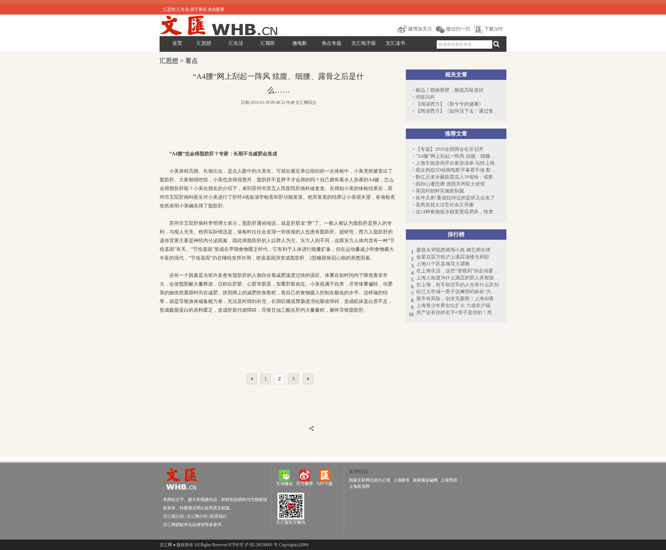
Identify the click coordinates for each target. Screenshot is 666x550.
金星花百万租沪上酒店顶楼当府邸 (452, 257)
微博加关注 (419, 29)
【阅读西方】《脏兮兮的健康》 (450, 104)
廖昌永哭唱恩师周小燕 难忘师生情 (453, 250)
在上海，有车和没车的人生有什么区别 (457, 284)
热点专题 (331, 43)
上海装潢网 (359, 486)
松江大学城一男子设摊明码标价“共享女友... (458, 291)
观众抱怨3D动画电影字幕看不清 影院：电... (458, 170)
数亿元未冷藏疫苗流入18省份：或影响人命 (458, 177)
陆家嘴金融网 (425, 480)
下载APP (493, 29)
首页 (177, 43)
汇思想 (204, 43)
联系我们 (218, 516)
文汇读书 (395, 43)
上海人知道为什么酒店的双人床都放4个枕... (458, 277)
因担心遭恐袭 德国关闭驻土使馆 (450, 184)
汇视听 (268, 43)
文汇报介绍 (173, 516)
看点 (191, 60)
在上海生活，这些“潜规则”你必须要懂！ (458, 270)
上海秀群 (449, 480)
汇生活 (236, 43)
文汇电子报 (363, 43)
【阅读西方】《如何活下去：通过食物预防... (458, 111)
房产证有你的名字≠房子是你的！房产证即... (458, 312)
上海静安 (401, 480)
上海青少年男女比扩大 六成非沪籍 (453, 305)
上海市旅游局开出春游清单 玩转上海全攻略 (458, 163)
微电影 (299, 43)
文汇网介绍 (197, 516)
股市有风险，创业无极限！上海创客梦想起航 (458, 298)
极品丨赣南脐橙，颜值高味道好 (450, 90)
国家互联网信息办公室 (370, 480)
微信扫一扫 (457, 29)
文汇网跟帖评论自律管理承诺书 (192, 524)
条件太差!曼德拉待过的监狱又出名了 (455, 197)
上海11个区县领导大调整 (443, 263)
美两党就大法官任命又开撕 (445, 204)
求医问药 (425, 97)
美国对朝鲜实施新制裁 (440, 191)
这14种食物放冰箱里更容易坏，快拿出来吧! (458, 211)
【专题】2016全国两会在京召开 (450, 149)
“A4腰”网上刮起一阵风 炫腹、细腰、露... (458, 156)
